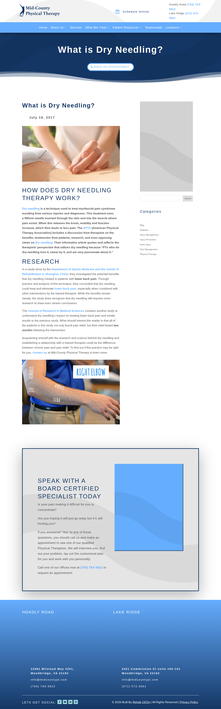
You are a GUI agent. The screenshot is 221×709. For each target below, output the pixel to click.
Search (187, 198)
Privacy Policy (189, 702)
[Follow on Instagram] (76, 702)
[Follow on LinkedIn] (70, 702)
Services (76, 27)
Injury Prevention (148, 239)
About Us (57, 27)
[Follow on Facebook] (59, 702)
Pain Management (148, 249)
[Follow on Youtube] (65, 702)
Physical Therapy (148, 254)
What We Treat (96, 27)
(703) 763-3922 (91, 567)
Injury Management (149, 235)
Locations (172, 27)
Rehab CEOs (141, 702)
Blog (142, 225)
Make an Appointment (111, 66)
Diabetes (144, 230)
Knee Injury (145, 244)
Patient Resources (126, 27)
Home (43, 27)
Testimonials (153, 27)
